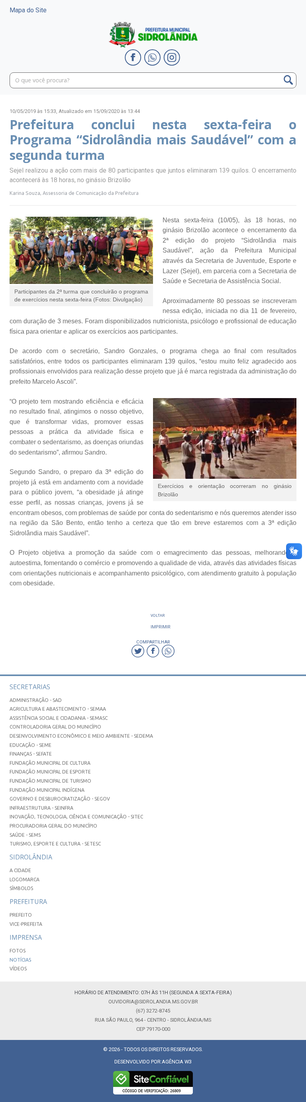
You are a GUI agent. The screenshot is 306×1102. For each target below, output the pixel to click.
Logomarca (24, 879)
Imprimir (161, 627)
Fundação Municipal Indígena (47, 790)
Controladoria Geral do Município (55, 726)
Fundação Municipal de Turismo (50, 780)
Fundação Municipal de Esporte (50, 771)
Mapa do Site (28, 10)
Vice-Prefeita (26, 924)
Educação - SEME (30, 745)
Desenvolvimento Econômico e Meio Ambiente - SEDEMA (81, 736)
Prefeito (21, 914)
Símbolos (21, 888)
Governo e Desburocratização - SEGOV (60, 798)
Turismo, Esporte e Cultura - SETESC (55, 843)
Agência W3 (177, 1062)
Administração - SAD (36, 700)
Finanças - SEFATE (31, 753)
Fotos (18, 950)
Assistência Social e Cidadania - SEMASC (59, 718)
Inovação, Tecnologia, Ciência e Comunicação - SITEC (76, 816)
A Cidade (20, 870)
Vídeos (18, 968)
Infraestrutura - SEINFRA (41, 807)
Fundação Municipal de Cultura (50, 763)
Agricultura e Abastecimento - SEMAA (58, 708)
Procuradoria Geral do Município (53, 825)
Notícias (20, 959)
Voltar (158, 615)
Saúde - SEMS (25, 835)
